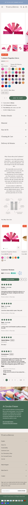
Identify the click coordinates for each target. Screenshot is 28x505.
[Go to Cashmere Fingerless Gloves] (11, 237)
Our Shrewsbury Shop (6, 453)
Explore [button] (3, 441)
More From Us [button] (4, 470)
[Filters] (21, 279)
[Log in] (24, 7)
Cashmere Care (5, 450)
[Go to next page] (24, 380)
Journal (3, 459)
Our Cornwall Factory (6, 456)
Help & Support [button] (4, 464)
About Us (3, 444)
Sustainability (4, 447)
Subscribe (21, 490)
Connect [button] (3, 476)
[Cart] (26, 7)
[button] (2, 7)
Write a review (10, 279)
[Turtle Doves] (7, 435)
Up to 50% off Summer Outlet (14, 2)
